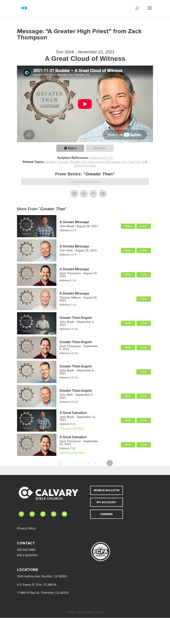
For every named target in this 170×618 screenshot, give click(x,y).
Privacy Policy (26, 528)
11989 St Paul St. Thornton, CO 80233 (43, 593)
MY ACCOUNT (106, 502)
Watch (72, 148)
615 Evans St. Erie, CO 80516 (36, 584)
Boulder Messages (83, 162)
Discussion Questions (87, 181)
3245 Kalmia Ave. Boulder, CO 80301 (42, 576)
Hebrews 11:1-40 (101, 157)
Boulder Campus (57, 162)
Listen (102, 148)
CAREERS (106, 514)
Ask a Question (27, 555)
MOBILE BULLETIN (106, 490)
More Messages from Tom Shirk (120, 162)
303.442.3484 (26, 550)
